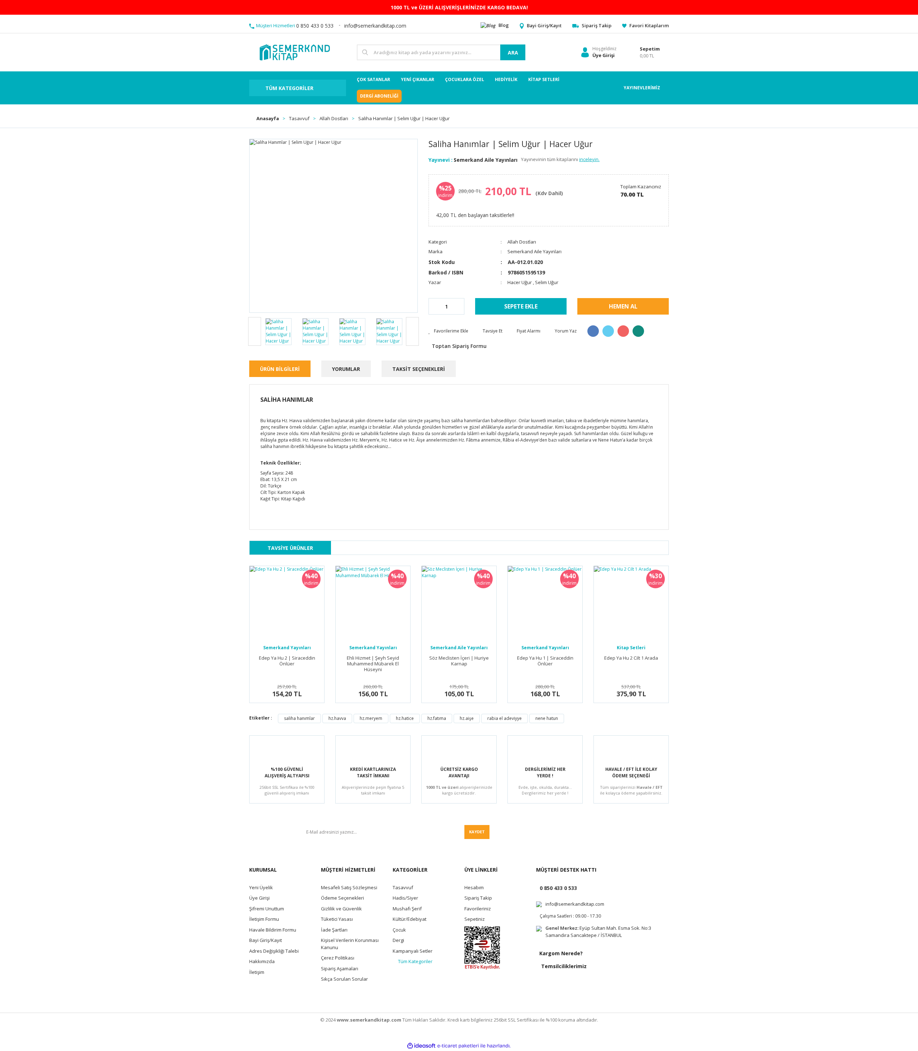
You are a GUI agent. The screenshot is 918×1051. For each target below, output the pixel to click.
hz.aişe (467, 718)
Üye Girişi (259, 898)
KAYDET (477, 831)
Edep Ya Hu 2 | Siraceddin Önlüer (287, 661)
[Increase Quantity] (458, 306)
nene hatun (546, 718)
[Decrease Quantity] (434, 306)
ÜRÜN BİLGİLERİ (280, 369)
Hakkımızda (262, 961)
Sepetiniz (474, 919)
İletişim (256, 972)
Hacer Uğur (520, 282)
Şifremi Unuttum (266, 908)
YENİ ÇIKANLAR (417, 79)
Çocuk (399, 930)
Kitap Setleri (631, 648)
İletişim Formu (264, 919)
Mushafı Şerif (407, 908)
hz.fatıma (436, 718)
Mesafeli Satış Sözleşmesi (349, 887)
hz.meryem (371, 718)
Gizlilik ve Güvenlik (341, 908)
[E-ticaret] (458, 1046)
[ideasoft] (421, 1045)
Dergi (398, 940)
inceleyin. (589, 159)
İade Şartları (334, 930)
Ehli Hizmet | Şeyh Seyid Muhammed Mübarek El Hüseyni (373, 663)
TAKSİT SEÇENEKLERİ (418, 369)
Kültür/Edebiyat (409, 919)
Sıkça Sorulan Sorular (344, 979)
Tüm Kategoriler (415, 961)
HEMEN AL (623, 306)
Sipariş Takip (478, 898)
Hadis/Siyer (405, 898)
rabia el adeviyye (504, 718)
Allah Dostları (521, 242)
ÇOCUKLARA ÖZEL (464, 79)
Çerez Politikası (337, 958)
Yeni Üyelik (261, 887)
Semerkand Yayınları (287, 648)
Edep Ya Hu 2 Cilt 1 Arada (631, 658)
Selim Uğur (546, 282)
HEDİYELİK (506, 79)
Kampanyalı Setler (412, 951)
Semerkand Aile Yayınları (485, 159)
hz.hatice (405, 718)
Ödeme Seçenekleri (342, 898)
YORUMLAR (346, 369)
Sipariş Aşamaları (339, 968)
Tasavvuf (403, 887)
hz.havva (337, 718)
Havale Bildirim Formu (272, 930)
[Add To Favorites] (448, 331)
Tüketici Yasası (337, 919)
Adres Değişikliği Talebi (274, 951)
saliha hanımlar (299, 718)
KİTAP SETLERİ (543, 79)
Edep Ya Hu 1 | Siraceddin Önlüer (545, 661)
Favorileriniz (477, 908)
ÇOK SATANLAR (373, 79)
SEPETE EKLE (521, 306)
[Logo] (294, 52)
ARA (513, 52)
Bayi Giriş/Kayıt (265, 940)
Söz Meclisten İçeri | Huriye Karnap (459, 661)
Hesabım (474, 887)
